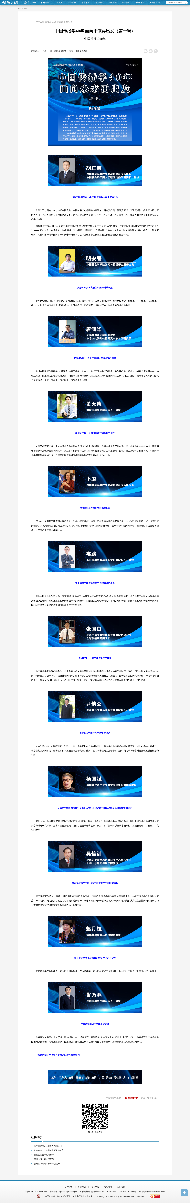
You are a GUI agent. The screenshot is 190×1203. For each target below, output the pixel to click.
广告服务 (82, 1187)
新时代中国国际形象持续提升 (47, 1164)
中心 (34, 2)
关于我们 (69, 1187)
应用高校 (126, 2)
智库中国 (113, 2)
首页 (20, 8)
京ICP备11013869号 (127, 1191)
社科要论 (45, 2)
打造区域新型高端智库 (44, 1155)
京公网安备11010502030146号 (152, 1191)
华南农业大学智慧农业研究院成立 (49, 1150)
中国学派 (72, 2)
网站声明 (95, 1187)
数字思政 (86, 2)
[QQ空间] (156, 51)
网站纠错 (108, 1187)
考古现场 (99, 2)
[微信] (146, 51)
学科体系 (153, 2)
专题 (25, 8)
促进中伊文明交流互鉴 (44, 1159)
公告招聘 (140, 2)
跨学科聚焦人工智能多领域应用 (48, 1146)
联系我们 (121, 1187)
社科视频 (58, 2)
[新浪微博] (151, 51)
